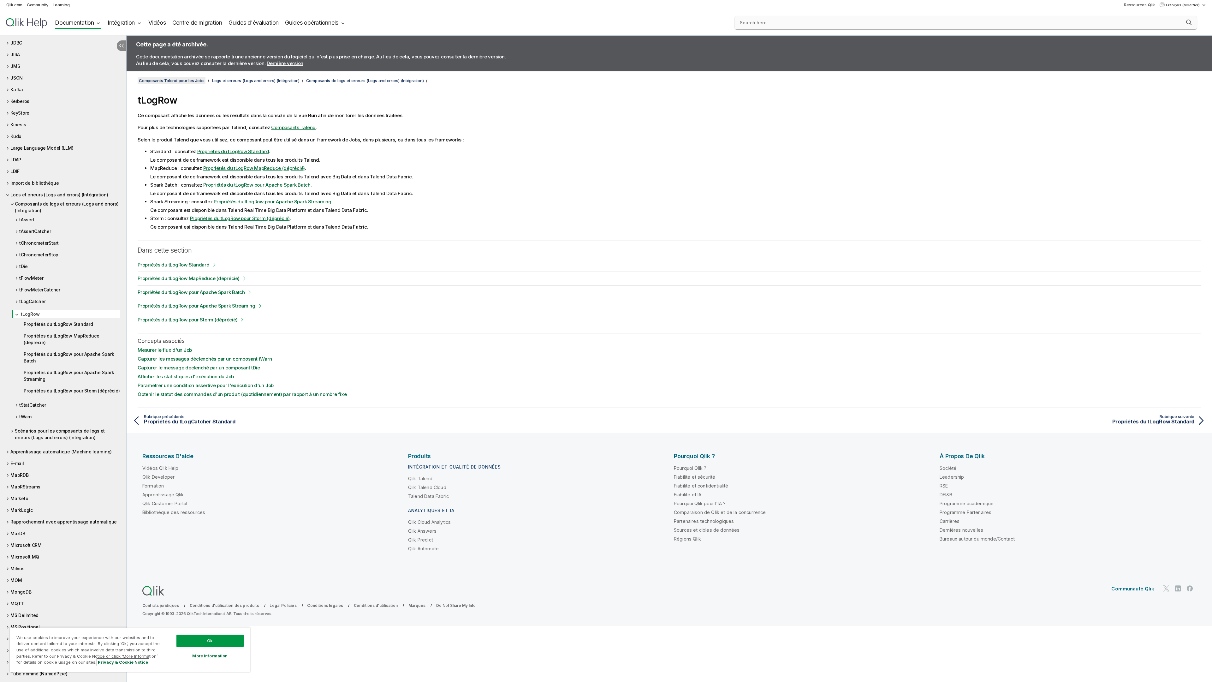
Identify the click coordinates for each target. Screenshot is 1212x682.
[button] (1189, 22)
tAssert (26, 219)
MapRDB (19, 475)
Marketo (19, 498)
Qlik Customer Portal (164, 503)
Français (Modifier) (1183, 5)
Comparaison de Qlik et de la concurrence (720, 512)
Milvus (17, 568)
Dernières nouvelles (961, 530)
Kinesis (18, 124)
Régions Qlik (687, 538)
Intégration (121, 22)
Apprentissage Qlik (163, 494)
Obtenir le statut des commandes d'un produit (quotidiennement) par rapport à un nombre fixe (242, 394)
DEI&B (946, 494)
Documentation (74, 22)
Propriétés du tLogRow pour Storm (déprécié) (72, 390)
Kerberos (19, 101)
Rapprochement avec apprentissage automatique (63, 521)
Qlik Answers (422, 531)
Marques (416, 605)
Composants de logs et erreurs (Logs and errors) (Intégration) (66, 207)
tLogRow (30, 314)
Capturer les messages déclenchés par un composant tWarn (205, 359)
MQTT (17, 603)
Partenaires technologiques (704, 521)
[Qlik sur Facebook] (1190, 588)
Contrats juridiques (160, 605)
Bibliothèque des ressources (173, 512)
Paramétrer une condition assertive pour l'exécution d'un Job (206, 385)
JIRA (15, 54)
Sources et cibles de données (707, 530)
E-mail (17, 463)
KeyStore (19, 113)
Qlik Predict (420, 539)
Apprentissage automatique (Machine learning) (61, 451)
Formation (153, 485)
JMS (15, 66)
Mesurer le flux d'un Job (165, 350)
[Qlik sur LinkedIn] (1178, 588)
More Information (210, 655)
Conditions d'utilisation (376, 605)
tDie (23, 266)
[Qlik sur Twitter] (1166, 588)
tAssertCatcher (35, 231)
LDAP (15, 159)
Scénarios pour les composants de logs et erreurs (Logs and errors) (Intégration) (60, 434)
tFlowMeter (31, 278)
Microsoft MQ (24, 556)
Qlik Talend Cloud (427, 487)
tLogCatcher (32, 301)
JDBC (16, 42)
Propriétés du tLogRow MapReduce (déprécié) (61, 339)
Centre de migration (197, 22)
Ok (210, 640)
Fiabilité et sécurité (694, 477)
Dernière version (285, 63)
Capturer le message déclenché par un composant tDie (199, 368)
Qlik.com (14, 4)
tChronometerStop (38, 254)
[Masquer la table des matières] (121, 45)
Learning (61, 4)
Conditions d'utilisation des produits (224, 605)
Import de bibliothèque (34, 183)
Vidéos (157, 22)
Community (38, 4)
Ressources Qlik (1139, 4)
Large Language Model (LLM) (42, 148)
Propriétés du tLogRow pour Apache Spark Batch (69, 357)
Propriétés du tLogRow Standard (58, 324)
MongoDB (20, 592)
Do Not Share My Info (456, 605)
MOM (16, 580)
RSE (944, 485)
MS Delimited (24, 615)
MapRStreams (25, 486)
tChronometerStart (39, 243)
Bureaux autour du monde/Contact (977, 538)
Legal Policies (283, 605)
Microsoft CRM (26, 545)
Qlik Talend (420, 478)
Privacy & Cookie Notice (123, 662)
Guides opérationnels (311, 22)
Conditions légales (325, 605)
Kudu (15, 136)
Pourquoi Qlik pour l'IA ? (700, 503)
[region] (130, 649)
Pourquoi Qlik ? (690, 468)
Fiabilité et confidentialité (701, 485)
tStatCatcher (32, 405)
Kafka (16, 89)
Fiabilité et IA (687, 494)
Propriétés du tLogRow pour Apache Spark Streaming (69, 376)
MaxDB (17, 533)
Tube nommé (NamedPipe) (39, 673)
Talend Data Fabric (428, 496)
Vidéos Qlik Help (160, 468)
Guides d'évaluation (254, 22)
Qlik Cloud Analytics (429, 522)
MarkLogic (21, 510)
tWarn (25, 416)
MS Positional (25, 627)
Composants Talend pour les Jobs (171, 80)
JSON (16, 78)
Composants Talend (293, 127)
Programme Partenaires (965, 512)
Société (948, 468)
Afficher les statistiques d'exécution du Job (186, 377)
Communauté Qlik (1132, 589)
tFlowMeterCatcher (39, 289)
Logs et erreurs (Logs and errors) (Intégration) (59, 194)
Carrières (950, 521)
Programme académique (967, 503)
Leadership (952, 477)
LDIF (15, 171)
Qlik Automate (423, 548)
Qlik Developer (158, 477)
